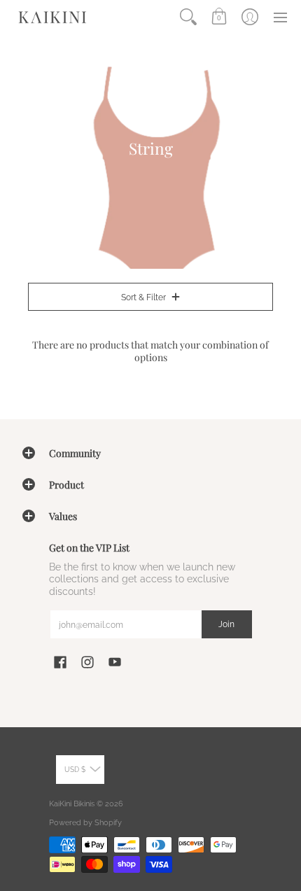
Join (226, 624)
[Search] (188, 17)
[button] (219, 17)
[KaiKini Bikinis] (52, 17)
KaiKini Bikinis (71, 803)
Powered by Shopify (85, 822)
